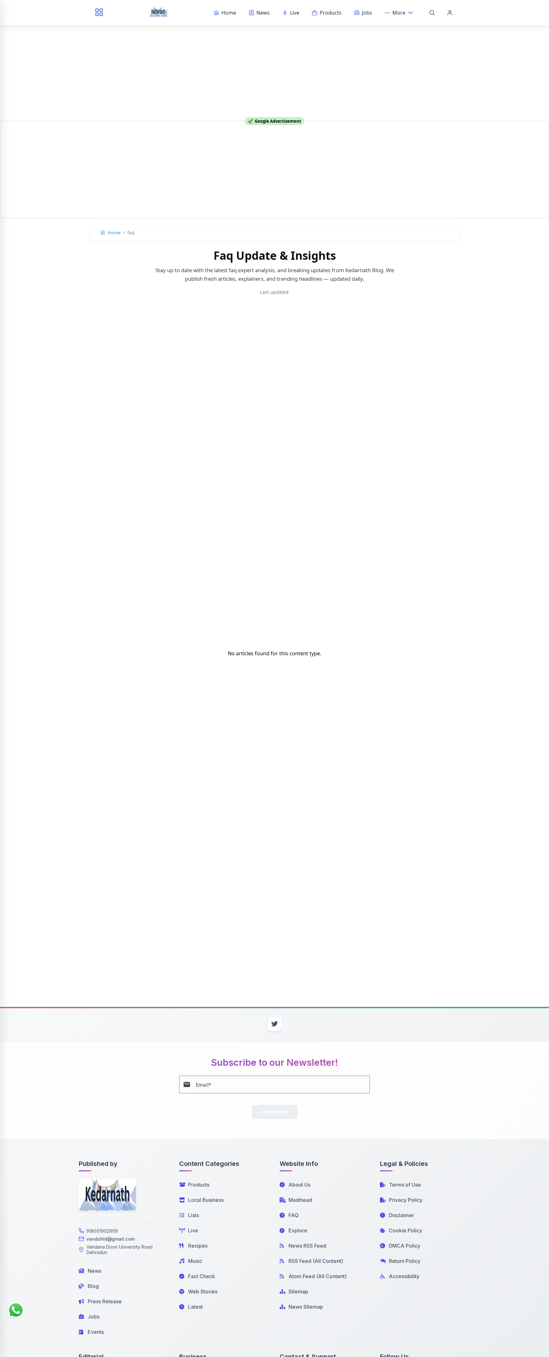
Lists (193, 1215)
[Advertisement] (274, 47)
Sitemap (298, 1291)
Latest (195, 1307)
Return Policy (404, 1261)
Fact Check (201, 1276)
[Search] (432, 12)
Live (193, 1230)
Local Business (206, 1200)
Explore (297, 1230)
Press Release (105, 1301)
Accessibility (404, 1276)
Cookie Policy (405, 1230)
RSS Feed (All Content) (315, 1261)
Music (195, 1261)
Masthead (300, 1200)
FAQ (293, 1215)
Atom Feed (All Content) (317, 1276)
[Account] (450, 12)
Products (198, 1184)
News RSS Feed (307, 1246)
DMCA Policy (404, 1246)
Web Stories (202, 1291)
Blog (93, 1286)
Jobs (93, 1316)
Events (96, 1332)
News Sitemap (305, 1307)
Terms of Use (405, 1184)
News (94, 1271)
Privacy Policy (406, 1200)
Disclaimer (401, 1215)
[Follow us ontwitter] (274, 1024)
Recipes (197, 1246)
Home (113, 233)
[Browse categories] (99, 12)
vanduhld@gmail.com (110, 1239)
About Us (299, 1184)
